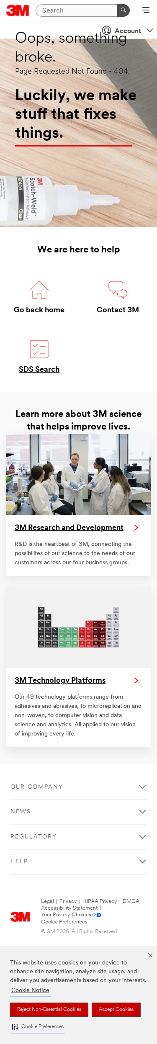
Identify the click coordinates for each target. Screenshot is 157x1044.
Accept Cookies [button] (116, 1009)
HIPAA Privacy (99, 901)
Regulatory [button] (33, 837)
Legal (47, 901)
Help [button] (19, 862)
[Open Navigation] (145, 11)
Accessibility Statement (69, 908)
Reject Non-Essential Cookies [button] (49, 1009)
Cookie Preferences (64, 922)
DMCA (131, 901)
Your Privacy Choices (66, 915)
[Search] (123, 10)
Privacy (68, 901)
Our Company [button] (36, 787)
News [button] (20, 812)
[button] (37, 1027)
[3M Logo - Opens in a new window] (17, 10)
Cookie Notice (30, 990)
